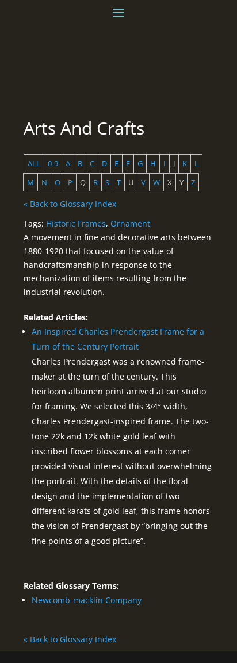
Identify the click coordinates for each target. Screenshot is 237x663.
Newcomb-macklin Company (87, 600)
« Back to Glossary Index (70, 203)
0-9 (53, 163)
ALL (34, 163)
